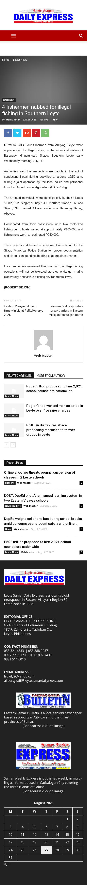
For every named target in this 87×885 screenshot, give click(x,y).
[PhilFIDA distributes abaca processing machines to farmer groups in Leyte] (14, 430)
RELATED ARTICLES (19, 375)
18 (22, 842)
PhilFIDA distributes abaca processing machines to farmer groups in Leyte (50, 430)
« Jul (7, 863)
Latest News (20, 59)
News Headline (13, 505)
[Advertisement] (43, 48)
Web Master (13, 119)
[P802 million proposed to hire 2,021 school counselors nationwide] (14, 391)
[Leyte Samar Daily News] (43, 15)
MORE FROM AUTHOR (51, 375)
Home (5, 59)
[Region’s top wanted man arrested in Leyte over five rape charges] (14, 410)
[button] (81, 35)
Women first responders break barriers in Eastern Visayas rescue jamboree (66, 310)
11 (22, 834)
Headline (9, 482)
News (8, 529)
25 (22, 850)
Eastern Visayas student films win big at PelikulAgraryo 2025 (24, 310)
